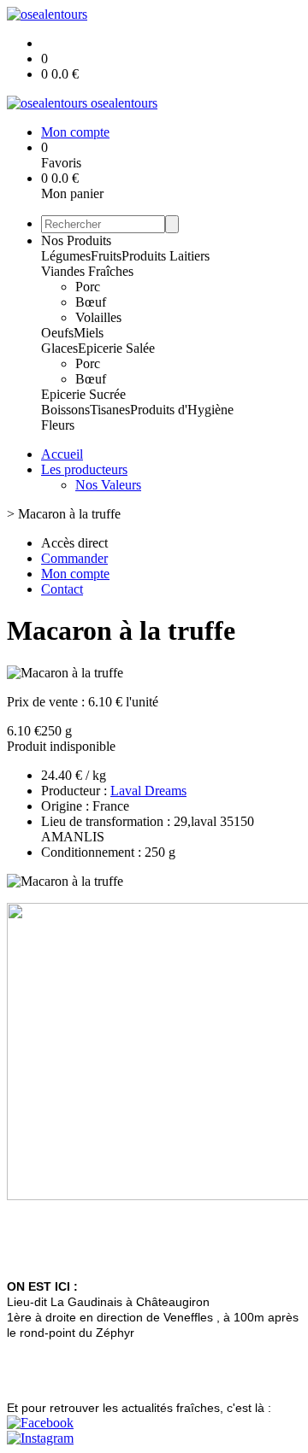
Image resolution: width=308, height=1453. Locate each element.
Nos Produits (76, 240)
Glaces (59, 348)
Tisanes (110, 409)
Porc (87, 286)
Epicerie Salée (116, 348)
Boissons (65, 409)
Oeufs (57, 332)
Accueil (62, 454)
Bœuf (90, 302)
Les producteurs (84, 469)
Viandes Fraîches (87, 271)
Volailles (98, 317)
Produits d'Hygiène (182, 409)
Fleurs (57, 425)
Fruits (106, 256)
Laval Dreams (148, 790)
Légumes (66, 256)
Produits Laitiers (165, 256)
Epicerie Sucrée (83, 394)
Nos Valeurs (108, 484)
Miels (89, 332)
